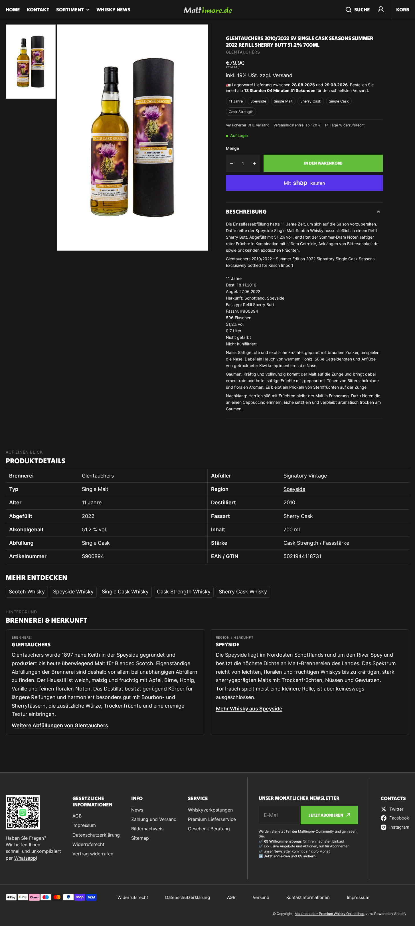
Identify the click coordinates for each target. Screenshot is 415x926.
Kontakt (38, 9)
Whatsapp (25, 858)
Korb (402, 9)
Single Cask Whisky (125, 592)
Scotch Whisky (27, 592)
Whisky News (113, 9)
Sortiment (70, 9)
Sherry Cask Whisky (243, 592)
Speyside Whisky (73, 592)
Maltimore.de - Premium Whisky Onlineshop (329, 913)
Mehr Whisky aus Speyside (249, 709)
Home (13, 9)
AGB (231, 897)
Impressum (358, 897)
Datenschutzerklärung (187, 897)
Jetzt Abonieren (326, 815)
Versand (261, 897)
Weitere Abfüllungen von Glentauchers (60, 725)
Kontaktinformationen (308, 897)
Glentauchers (243, 52)
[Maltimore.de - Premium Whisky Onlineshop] (207, 10)
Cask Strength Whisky (183, 592)
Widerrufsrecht (133, 897)
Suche (362, 9)
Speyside (258, 101)
